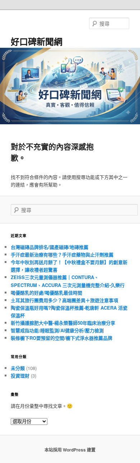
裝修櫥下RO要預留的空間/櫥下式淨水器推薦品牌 (61, 337)
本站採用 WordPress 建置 (70, 449)
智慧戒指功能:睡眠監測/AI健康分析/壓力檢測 (57, 330)
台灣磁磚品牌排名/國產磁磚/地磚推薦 (49, 247)
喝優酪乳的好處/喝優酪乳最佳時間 (46, 292)
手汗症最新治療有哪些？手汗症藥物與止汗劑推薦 (62, 254)
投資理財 (20, 375)
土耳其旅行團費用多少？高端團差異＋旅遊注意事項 (64, 300)
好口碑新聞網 (36, 41)
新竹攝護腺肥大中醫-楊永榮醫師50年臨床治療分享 (63, 322)
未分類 (18, 368)
